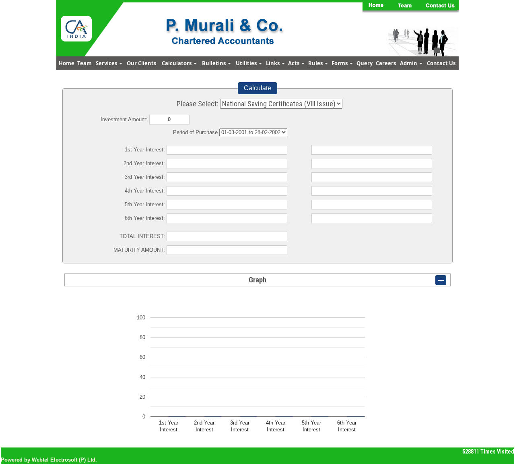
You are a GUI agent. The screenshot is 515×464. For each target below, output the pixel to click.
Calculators (177, 63)
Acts (294, 63)
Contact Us (441, 63)
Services (107, 63)
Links (273, 63)
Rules (316, 63)
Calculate (257, 88)
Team (84, 63)
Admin (409, 63)
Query (364, 63)
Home (66, 63)
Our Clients (141, 63)
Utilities (247, 63)
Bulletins (214, 63)
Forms (340, 63)
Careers (386, 63)
